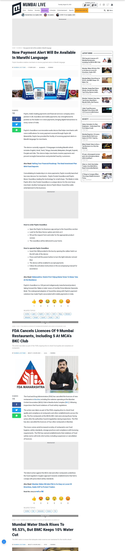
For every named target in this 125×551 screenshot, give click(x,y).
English (41, 314)
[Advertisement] (62, 33)
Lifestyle (53, 10)
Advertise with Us (81, 10)
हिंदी (42, 491)
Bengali (36, 317)
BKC (67, 402)
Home (13, 48)
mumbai (27, 314)
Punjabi (50, 317)
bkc (33, 511)
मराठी (37, 491)
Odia (57, 317)
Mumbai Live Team (20, 67)
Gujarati (43, 317)
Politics (30, 10)
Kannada (67, 314)
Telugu (60, 314)
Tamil (53, 314)
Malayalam (27, 317)
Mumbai (37, 399)
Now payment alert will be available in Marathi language (37, 48)
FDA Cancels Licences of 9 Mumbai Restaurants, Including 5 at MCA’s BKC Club (43, 326)
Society (37, 10)
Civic (24, 10)
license (49, 511)
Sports (71, 10)
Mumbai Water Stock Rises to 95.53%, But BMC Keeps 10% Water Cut (40, 520)
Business (45, 10)
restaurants (41, 511)
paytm (34, 314)
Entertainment (62, 10)
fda (55, 511)
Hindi (47, 314)
